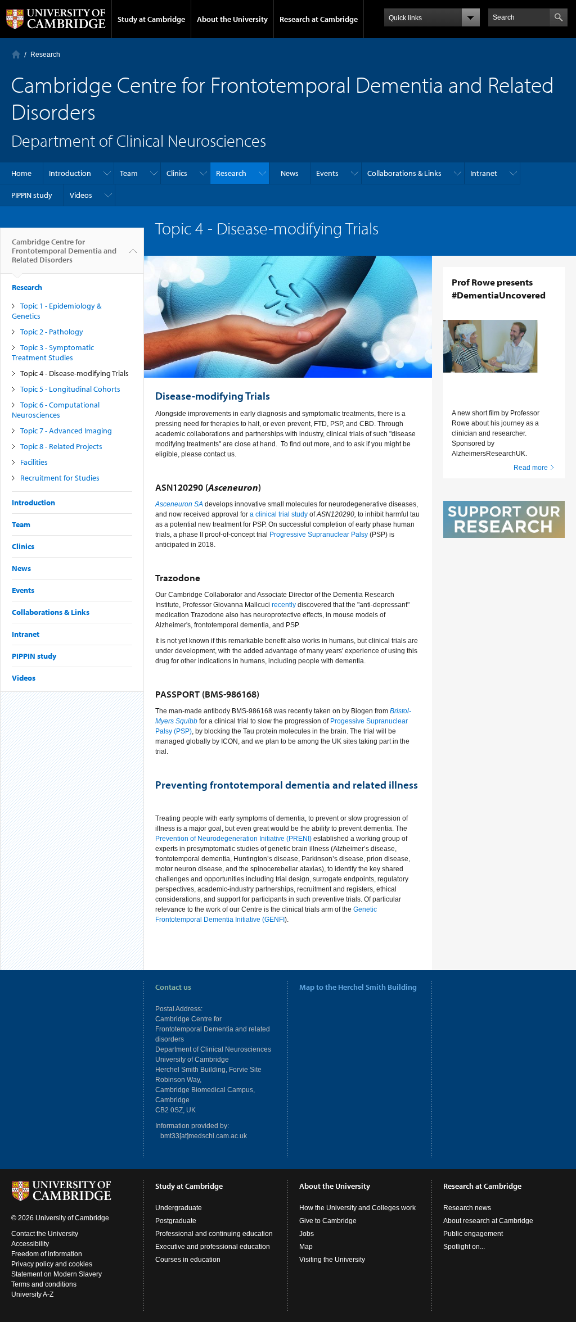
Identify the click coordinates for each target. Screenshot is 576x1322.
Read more (531, 468)
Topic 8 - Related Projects (61, 446)
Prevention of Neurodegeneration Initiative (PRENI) (233, 839)
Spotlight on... (464, 1247)
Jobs (306, 1234)
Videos (81, 195)
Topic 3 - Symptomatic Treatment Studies (53, 352)
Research (45, 54)
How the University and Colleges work (357, 1208)
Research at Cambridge (319, 19)
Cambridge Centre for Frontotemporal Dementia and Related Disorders (64, 251)
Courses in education (187, 1260)
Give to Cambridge (328, 1221)
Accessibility (30, 1244)
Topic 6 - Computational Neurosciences (56, 410)
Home (16, 54)
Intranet (483, 173)
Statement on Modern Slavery (56, 1274)
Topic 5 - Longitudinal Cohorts (70, 389)
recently (283, 605)
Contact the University (44, 1234)
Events (327, 173)
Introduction (70, 173)
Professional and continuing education (214, 1234)
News (290, 173)
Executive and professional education (212, 1247)
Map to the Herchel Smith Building (358, 987)
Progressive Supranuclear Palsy (318, 534)
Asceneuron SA (179, 504)
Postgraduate (175, 1221)
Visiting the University (332, 1260)
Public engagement (473, 1234)
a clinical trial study (279, 514)
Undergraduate (178, 1208)
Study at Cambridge (151, 19)
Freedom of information (46, 1254)
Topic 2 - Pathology (51, 332)
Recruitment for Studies (60, 478)
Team (129, 173)
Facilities (34, 462)
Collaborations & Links (404, 173)
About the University (232, 19)
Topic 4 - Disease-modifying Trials (74, 373)
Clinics (176, 173)
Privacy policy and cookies (51, 1264)
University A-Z (32, 1294)
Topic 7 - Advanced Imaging (66, 430)
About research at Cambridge (488, 1221)
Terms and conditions (43, 1284)
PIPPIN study (31, 195)
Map (306, 1247)
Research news (467, 1208)
